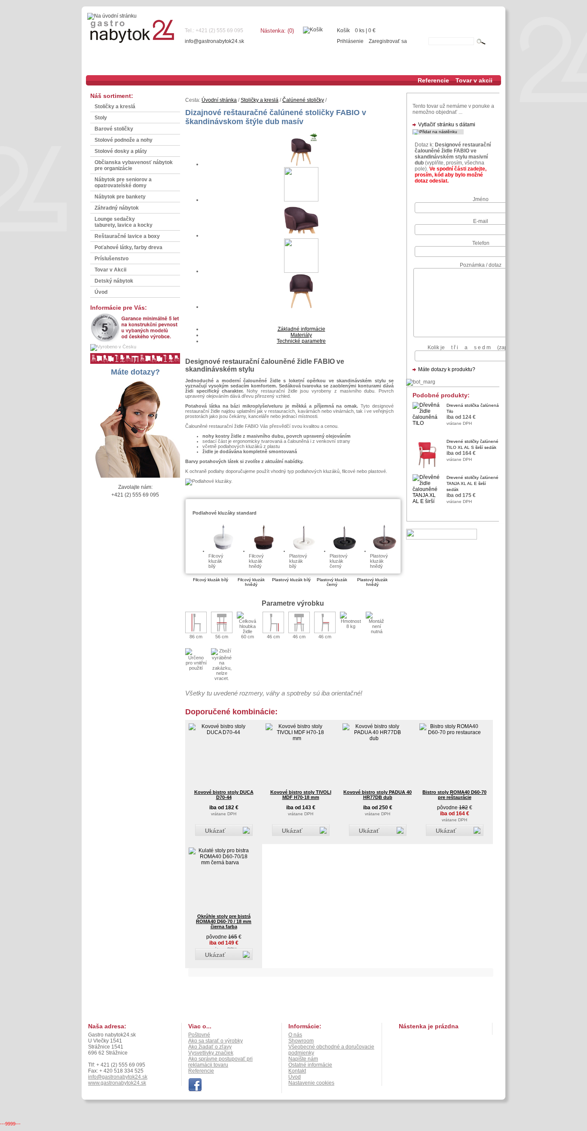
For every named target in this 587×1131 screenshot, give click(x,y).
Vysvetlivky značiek (210, 1053)
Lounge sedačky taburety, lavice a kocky (124, 222)
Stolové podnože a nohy (124, 140)
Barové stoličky (114, 129)
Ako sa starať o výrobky (215, 1041)
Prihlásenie (350, 41)
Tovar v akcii (474, 80)
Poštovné (199, 1035)
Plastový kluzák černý (332, 582)
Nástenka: (277, 30)
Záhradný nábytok (117, 208)
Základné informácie (301, 329)
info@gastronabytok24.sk (214, 41)
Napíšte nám (303, 1059)
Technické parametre (301, 341)
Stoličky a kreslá (115, 107)
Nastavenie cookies (311, 1083)
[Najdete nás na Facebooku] (195, 1090)
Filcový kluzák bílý (210, 579)
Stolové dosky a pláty (121, 151)
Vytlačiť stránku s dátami (446, 125)
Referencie (433, 80)
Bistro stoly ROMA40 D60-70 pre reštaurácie (454, 795)
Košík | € (356, 30)
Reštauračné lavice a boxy (127, 236)
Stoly (101, 118)
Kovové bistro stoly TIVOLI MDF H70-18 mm (300, 795)
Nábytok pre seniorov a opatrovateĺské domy (123, 183)
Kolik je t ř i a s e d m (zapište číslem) (481, 347)
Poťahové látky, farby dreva (128, 247)
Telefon (480, 243)
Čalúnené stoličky (303, 100)
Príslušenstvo (111, 259)
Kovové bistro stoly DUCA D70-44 (224, 795)
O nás (295, 1035)
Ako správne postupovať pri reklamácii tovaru (220, 1062)
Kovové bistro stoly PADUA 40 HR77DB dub (377, 795)
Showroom (301, 1041)
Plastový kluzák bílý (291, 579)
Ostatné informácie (310, 1065)
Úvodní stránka (219, 100)
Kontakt (297, 1071)
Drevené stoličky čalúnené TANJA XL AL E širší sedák (472, 483)
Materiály (301, 335)
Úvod (101, 292)
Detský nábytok (114, 281)
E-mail (480, 221)
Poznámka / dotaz (480, 265)
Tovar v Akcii (110, 270)
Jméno (481, 199)
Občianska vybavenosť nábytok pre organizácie (134, 165)
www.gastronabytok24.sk (117, 1083)
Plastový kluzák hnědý (372, 582)
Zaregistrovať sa (388, 41)
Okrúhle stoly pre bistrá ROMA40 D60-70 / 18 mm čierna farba (223, 921)
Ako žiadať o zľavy (210, 1047)
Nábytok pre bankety (120, 197)
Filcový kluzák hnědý (251, 582)
